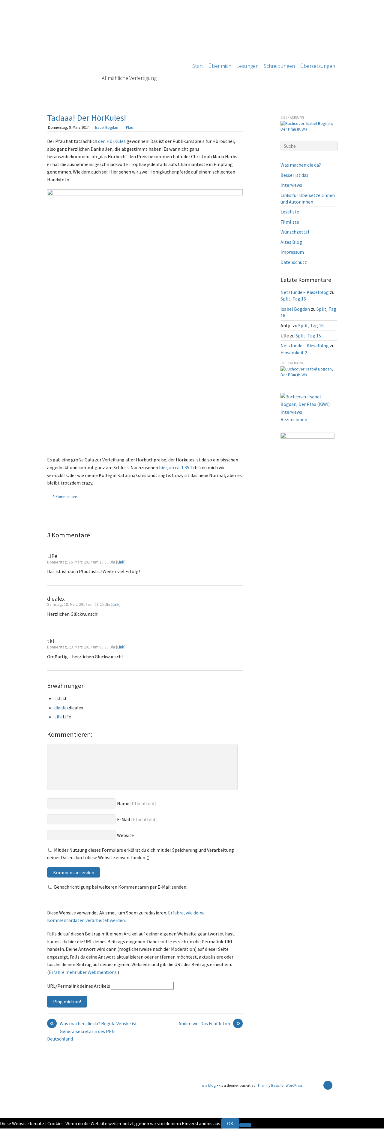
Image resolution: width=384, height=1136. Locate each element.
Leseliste (289, 212)
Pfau (129, 127)
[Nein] (245, 1125)
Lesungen (247, 65)
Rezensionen (293, 419)
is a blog (114, 51)
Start (197, 65)
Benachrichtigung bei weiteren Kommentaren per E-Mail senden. (120, 887)
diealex (61, 708)
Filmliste (289, 222)
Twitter (8, 1132)
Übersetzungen (317, 65)
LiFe (58, 717)
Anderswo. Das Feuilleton (209, 1024)
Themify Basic (268, 1085)
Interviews (291, 185)
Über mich (219, 65)
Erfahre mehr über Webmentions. (83, 972)
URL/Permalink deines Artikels (78, 986)
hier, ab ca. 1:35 (174, 467)
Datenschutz (293, 262)
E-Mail (123, 819)
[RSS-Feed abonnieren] (317, 1085)
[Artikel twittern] (240, 497)
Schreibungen (279, 65)
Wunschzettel (294, 232)
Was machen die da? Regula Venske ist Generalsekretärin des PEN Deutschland (92, 1031)
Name (123, 803)
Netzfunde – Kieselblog (304, 292)
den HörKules (112, 141)
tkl (57, 698)
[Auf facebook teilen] (233, 497)
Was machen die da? (300, 165)
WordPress (294, 1085)
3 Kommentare (65, 496)
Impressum (292, 252)
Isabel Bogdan (106, 127)
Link (120, 562)
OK (230, 1123)
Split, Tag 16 (293, 299)
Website (125, 835)
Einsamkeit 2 (293, 352)
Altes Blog (291, 242)
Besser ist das (294, 175)
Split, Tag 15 (308, 336)
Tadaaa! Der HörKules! (86, 117)
